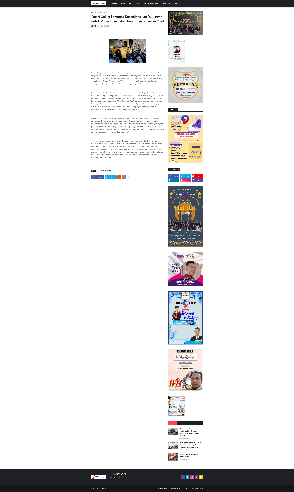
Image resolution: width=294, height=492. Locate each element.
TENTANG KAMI (197, 488)
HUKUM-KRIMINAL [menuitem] (151, 3)
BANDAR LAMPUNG (104, 12)
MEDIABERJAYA (102, 488)
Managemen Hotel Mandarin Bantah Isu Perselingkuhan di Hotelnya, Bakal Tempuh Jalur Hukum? (190, 432)
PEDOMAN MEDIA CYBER (179, 488)
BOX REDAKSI (163, 488)
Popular (173, 423)
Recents (189, 423)
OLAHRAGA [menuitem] (166, 3)
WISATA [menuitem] (177, 3)
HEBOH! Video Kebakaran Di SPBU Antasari (189, 455)
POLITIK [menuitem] (137, 3)
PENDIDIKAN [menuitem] (126, 3)
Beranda (93, 12)
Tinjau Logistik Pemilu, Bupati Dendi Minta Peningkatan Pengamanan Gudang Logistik (190, 445)
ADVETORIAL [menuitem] (189, 3)
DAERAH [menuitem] (114, 3)
